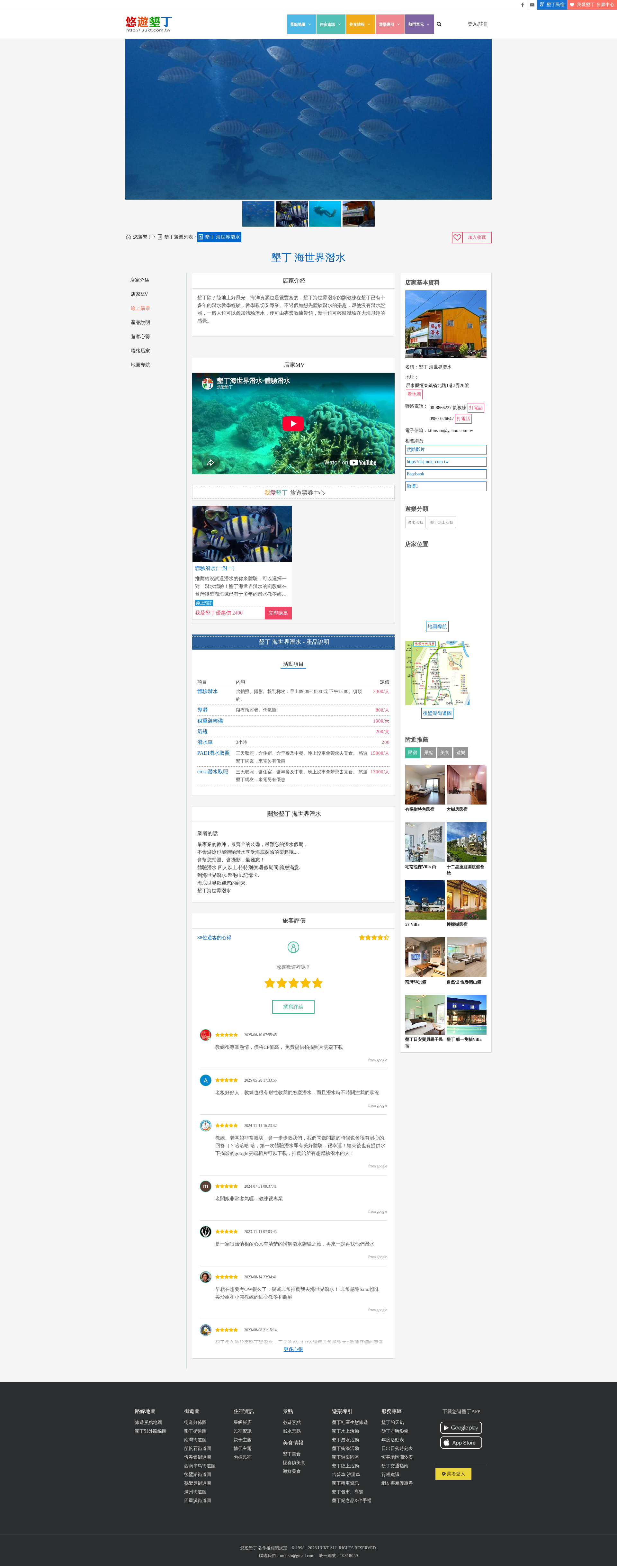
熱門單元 (416, 24)
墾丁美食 (292, 1454)
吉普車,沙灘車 (346, 1474)
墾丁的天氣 (392, 1422)
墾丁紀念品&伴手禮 (351, 1500)
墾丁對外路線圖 (150, 1431)
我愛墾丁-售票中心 (595, 4)
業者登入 (455, 1474)
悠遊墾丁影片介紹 (532, 5)
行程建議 (390, 1474)
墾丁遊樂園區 (345, 1457)
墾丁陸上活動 (345, 1465)
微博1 (412, 486)
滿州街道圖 (195, 1492)
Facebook (415, 474)
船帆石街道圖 (197, 1448)
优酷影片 (416, 449)
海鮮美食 (292, 1471)
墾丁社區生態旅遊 (350, 1422)
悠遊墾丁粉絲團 (522, 5)
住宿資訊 (327, 24)
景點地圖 (298, 24)
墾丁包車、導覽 (347, 1492)
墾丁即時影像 (394, 1431)
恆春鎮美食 (294, 1462)
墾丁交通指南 (394, 1465)
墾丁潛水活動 (345, 1439)
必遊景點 (292, 1422)
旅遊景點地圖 (148, 1422)
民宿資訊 (243, 1431)
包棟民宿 (243, 1457)
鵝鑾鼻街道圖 (197, 1483)
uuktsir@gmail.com (297, 1555)
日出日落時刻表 (397, 1448)
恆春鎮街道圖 (197, 1457)
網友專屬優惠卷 (397, 1483)
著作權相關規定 (272, 1547)
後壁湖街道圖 (197, 1474)
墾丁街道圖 (195, 1431)
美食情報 (357, 24)
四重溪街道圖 (197, 1500)
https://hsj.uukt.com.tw (428, 461)
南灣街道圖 (195, 1439)
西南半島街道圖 (200, 1465)
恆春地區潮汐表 (397, 1457)
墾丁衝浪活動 (345, 1448)
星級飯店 (243, 1422)
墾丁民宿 (556, 4)
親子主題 (243, 1439)
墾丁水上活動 (345, 1431)
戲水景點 (292, 1431)
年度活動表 (392, 1439)
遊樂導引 (386, 24)
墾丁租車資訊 (345, 1483)
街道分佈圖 (195, 1422)
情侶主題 (243, 1448)
